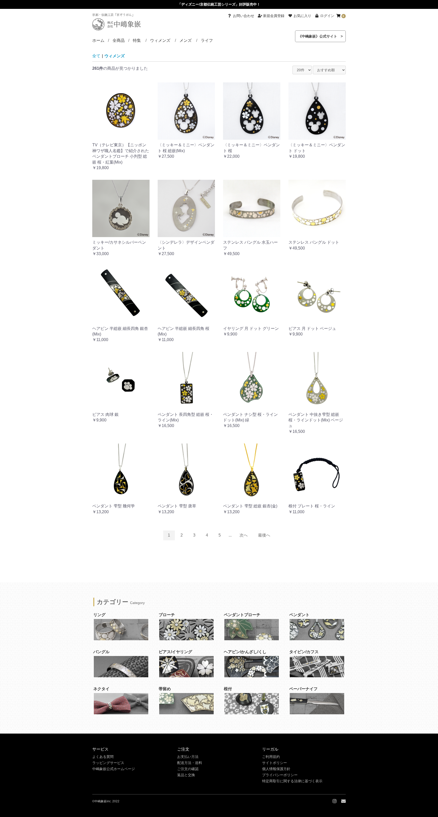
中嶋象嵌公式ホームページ (113, 769)
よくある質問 (103, 757)
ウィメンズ (160, 40)
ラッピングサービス (108, 763)
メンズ (185, 40)
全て (96, 56)
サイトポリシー (274, 763)
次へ (244, 535)
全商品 (119, 40)
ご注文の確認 (187, 769)
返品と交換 (186, 775)
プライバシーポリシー (280, 775)
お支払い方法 (187, 757)
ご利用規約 (271, 757)
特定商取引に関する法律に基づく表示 (292, 781)
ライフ (207, 40)
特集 (137, 40)
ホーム (98, 40)
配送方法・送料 (189, 763)
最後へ (264, 535)
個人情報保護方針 (276, 769)
